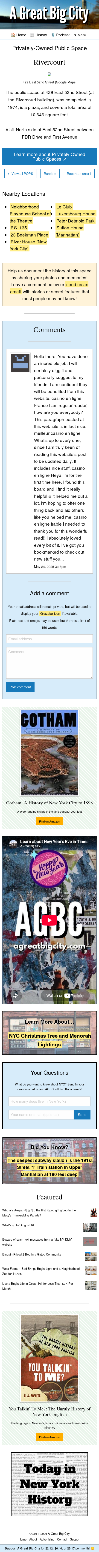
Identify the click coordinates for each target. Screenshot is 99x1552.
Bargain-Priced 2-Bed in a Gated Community (31, 1254)
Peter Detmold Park (75, 220)
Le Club (64, 206)
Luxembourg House (76, 213)
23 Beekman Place (29, 234)
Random (50, 173)
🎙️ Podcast (60, 34)
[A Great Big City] (49, 15)
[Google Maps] (65, 82)
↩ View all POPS (20, 173)
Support (75, 1539)
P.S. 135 (19, 227)
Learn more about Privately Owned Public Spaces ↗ (49, 156)
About (33, 1539)
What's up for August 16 (18, 1225)
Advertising (47, 1539)
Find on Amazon (49, 821)
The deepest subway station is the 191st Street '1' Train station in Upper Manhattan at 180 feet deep (50, 1167)
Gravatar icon (50, 613)
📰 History (38, 34)
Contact (62, 1539)
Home (22, 1539)
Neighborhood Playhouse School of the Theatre (30, 213)
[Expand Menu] (80, 35)
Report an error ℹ (79, 173)
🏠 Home (18, 34)
